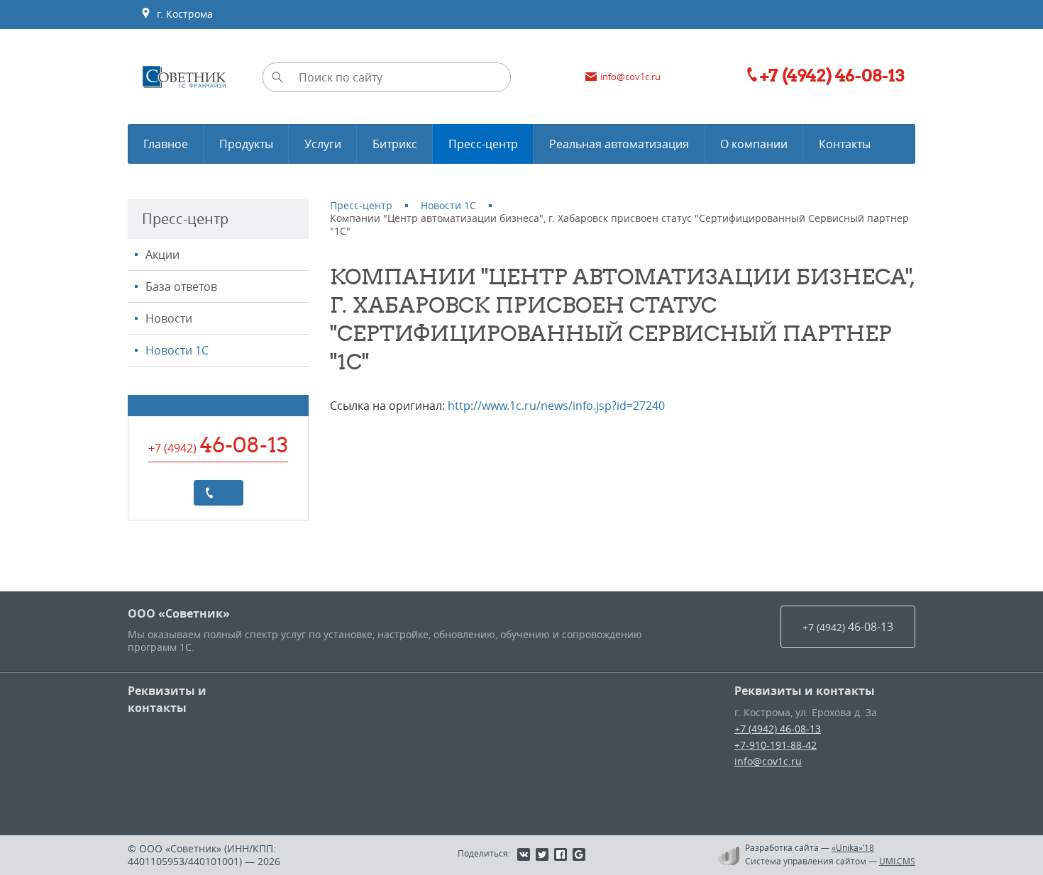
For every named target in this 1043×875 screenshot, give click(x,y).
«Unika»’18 (853, 847)
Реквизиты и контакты (167, 699)
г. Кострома (182, 14)
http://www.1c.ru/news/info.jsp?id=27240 (556, 405)
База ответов (181, 286)
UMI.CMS (897, 860)
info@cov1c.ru (768, 761)
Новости (168, 318)
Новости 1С (177, 350)
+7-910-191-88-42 (775, 745)
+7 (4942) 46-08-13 (777, 728)
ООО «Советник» (179, 613)
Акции (162, 254)
